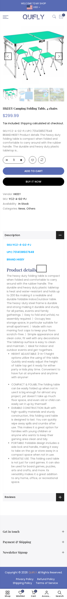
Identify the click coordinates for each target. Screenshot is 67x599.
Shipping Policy (22, 583)
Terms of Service (47, 583)
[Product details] (41, 268)
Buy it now (33, 182)
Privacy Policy (25, 579)
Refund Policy (46, 579)
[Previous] (8, 56)
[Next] (59, 56)
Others (30, 208)
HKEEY (17, 194)
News (21, 208)
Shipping (26, 123)
